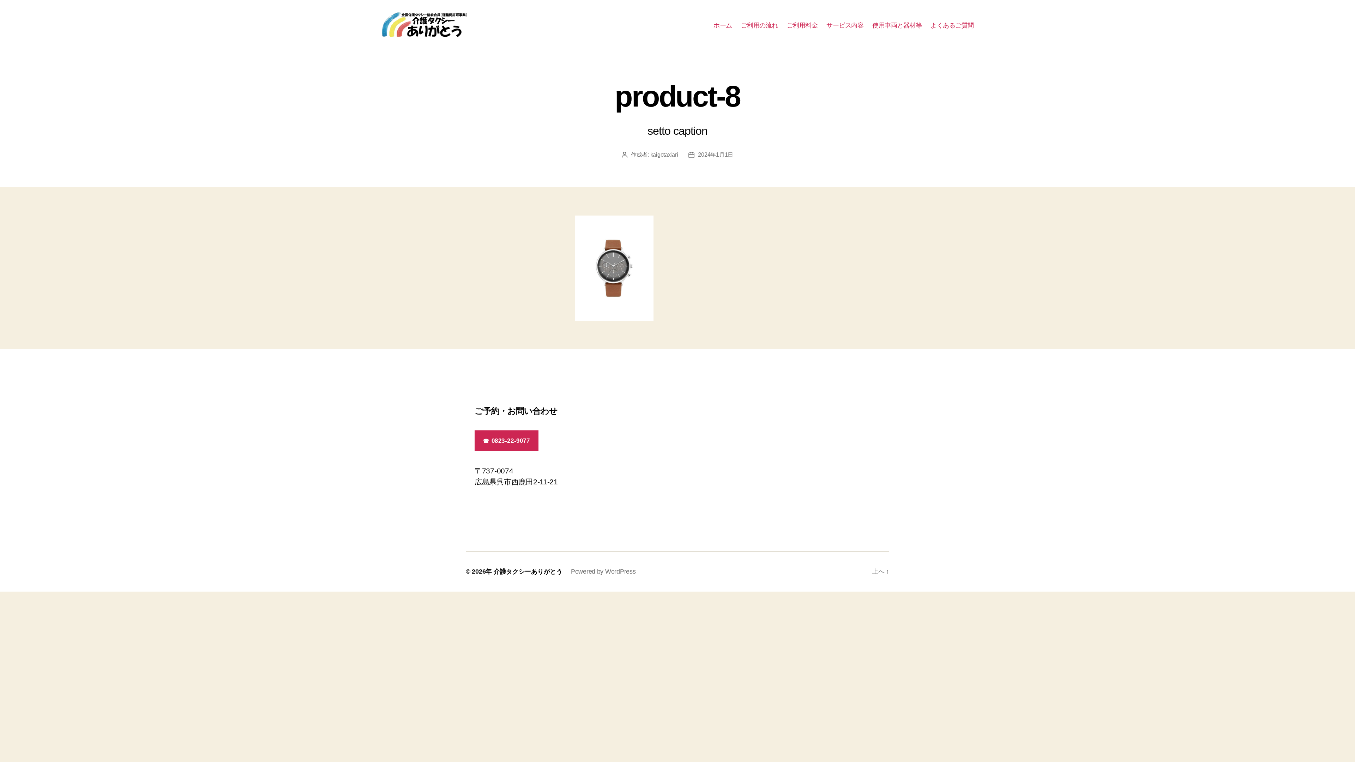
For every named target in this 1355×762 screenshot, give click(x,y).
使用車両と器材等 (897, 25)
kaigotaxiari (664, 155)
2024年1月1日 (715, 155)
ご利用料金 (802, 25)
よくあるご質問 (952, 25)
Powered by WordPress (603, 571)
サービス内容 (844, 25)
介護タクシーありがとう (528, 571)
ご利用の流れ (759, 25)
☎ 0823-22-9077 (506, 440)
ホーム (722, 25)
